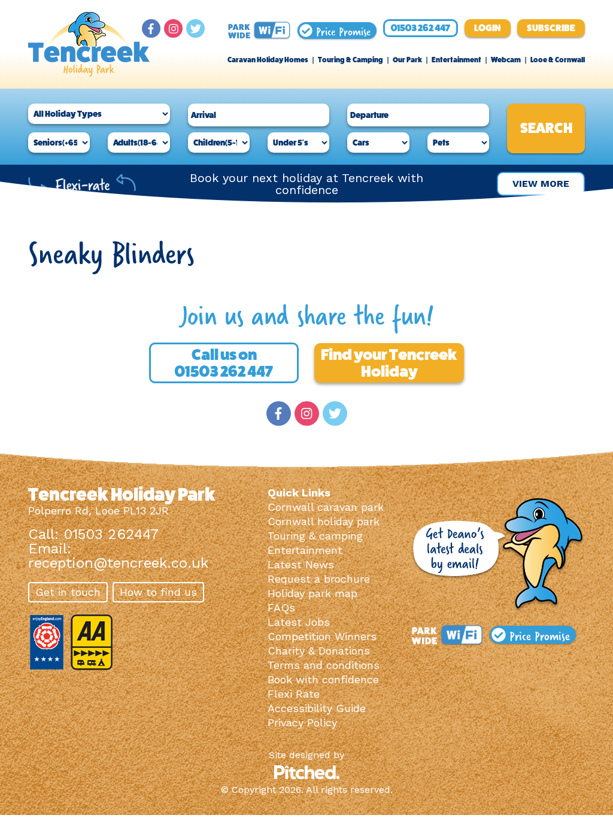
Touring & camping (315, 535)
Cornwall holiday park (324, 521)
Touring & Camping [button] (350, 60)
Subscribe (551, 28)
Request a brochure (319, 578)
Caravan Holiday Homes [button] (267, 60)
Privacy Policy (302, 722)
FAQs (281, 607)
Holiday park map (312, 593)
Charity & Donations (319, 650)
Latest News (301, 564)
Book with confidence (323, 679)
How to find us (158, 592)
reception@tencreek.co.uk (118, 563)
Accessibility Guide (317, 708)
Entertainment (456, 60)
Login (487, 28)
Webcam (506, 60)
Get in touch (68, 592)
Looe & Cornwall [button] (557, 60)
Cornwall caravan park (326, 507)
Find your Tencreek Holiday (389, 363)
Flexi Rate (294, 693)
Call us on (224, 363)
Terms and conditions (324, 665)
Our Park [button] (407, 60)
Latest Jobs (299, 622)
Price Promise (341, 30)
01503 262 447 (420, 28)
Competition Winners (322, 636)
